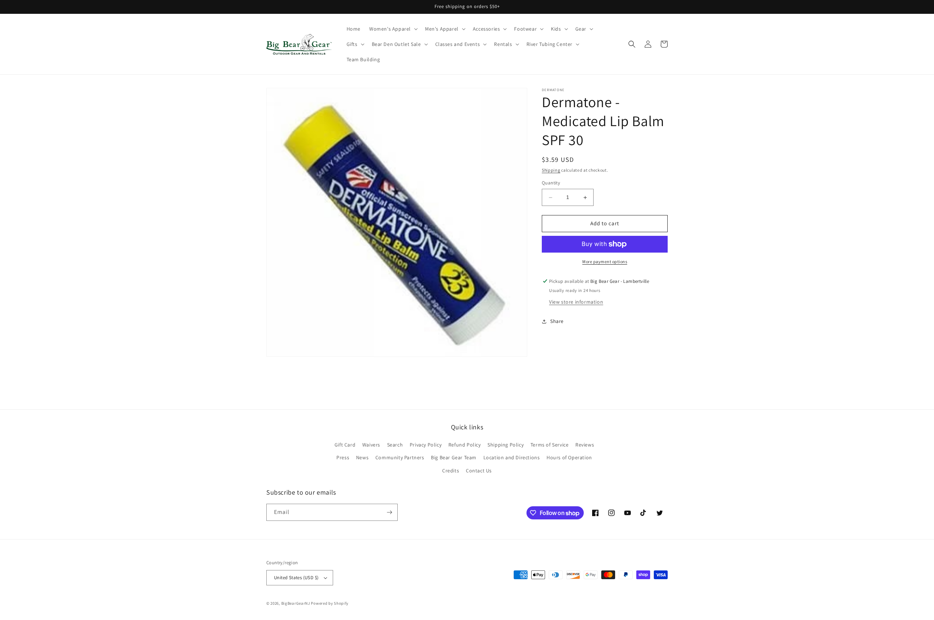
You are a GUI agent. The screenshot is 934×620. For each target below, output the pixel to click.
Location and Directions (511, 457)
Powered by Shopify (329, 603)
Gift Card (345, 444)
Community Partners (399, 457)
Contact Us (479, 470)
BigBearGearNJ (295, 603)
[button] (393, 28)
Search (395, 444)
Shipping (551, 170)
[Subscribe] (389, 512)
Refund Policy (464, 444)
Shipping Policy (505, 444)
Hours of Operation (569, 457)
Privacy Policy (425, 444)
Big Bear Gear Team (453, 457)
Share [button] (557, 321)
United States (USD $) (296, 577)
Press (342, 457)
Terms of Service (549, 444)
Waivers (371, 444)
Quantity (551, 183)
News (362, 457)
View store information (576, 302)
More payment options (604, 261)
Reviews (584, 444)
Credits (450, 470)
